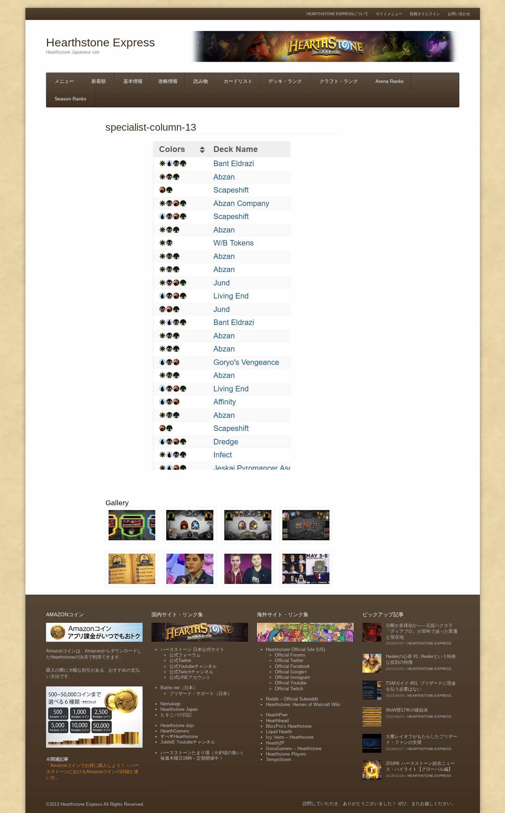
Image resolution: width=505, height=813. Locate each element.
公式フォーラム (185, 655)
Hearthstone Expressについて (337, 14)
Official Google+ (291, 671)
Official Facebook (292, 666)
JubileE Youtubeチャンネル (187, 742)
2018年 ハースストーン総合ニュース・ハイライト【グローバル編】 (420, 766)
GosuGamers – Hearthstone (294, 748)
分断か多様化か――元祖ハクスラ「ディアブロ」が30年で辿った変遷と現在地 (422, 631)
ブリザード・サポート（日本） (200, 693)
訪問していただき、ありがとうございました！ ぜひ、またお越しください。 (379, 803)
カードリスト (238, 81)
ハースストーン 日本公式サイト (192, 649)
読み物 (200, 81)
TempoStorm (278, 759)
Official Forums (290, 655)
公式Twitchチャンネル (191, 671)
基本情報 (133, 81)
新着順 (98, 81)
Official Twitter (289, 660)
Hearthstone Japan (179, 709)
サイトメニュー (389, 14)
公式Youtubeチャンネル (193, 666)
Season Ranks (70, 98)
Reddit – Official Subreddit (292, 699)
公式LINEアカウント (190, 677)
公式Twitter (180, 660)
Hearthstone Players (286, 754)
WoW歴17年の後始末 (407, 710)
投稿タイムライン (425, 14)
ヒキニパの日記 (176, 714)
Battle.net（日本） (179, 687)
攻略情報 (168, 81)
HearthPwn (277, 714)
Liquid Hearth (279, 731)
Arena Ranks (389, 81)
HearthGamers (174, 731)
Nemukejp (170, 703)
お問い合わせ (459, 14)
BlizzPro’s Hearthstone (289, 726)
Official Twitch (289, 688)
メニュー (64, 81)
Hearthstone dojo (177, 725)
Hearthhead (277, 720)
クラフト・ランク (338, 81)
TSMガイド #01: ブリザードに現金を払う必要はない (421, 686)
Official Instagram (292, 677)
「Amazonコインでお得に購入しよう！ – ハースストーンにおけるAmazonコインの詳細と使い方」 (92, 771)
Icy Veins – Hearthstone (290, 737)
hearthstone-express (429, 643)
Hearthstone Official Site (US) (295, 649)
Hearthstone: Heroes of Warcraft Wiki (303, 704)
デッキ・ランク (285, 81)
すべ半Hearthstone (179, 736)
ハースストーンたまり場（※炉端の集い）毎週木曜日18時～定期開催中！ (202, 755)
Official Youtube (290, 682)
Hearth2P (275, 743)
